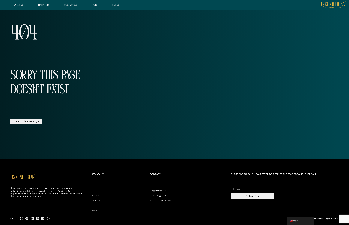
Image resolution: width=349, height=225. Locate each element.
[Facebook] (26, 218)
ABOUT (115, 5)
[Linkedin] (32, 218)
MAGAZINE (43, 5)
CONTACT (19, 5)
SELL (95, 5)
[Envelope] (42, 218)
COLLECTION (71, 5)
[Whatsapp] (48, 218)
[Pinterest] (37, 218)
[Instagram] (21, 218)
